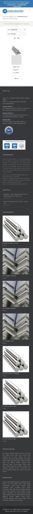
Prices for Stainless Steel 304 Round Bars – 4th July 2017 (16, 202)
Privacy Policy (13, 511)
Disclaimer (25, 511)
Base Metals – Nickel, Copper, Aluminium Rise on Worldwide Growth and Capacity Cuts (16, 195)
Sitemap (7, 511)
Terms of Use (20, 511)
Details (17, 78)
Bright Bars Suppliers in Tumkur (16, 69)
